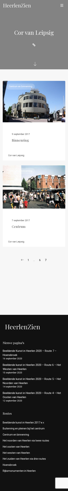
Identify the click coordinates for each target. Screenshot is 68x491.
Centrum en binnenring (20, 86)
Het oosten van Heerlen (16, 446)
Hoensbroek (10, 464)
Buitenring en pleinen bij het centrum (24, 428)
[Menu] (62, 5)
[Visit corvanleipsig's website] (34, 45)
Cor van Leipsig (16, 155)
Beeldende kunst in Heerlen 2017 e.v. (23, 422)
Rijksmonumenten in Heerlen (19, 470)
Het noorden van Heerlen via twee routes (26, 440)
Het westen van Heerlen (16, 452)
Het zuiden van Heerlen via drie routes (24, 458)
